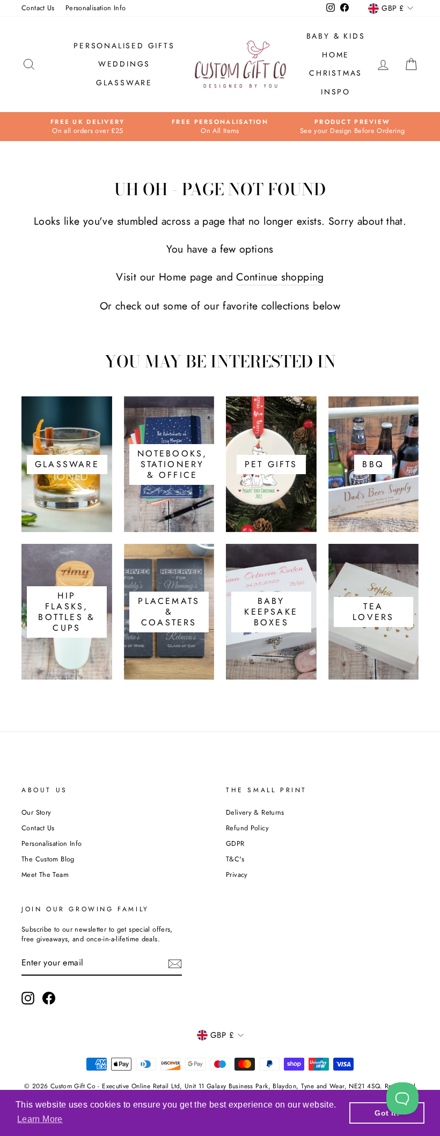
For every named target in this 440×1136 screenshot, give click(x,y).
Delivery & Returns (255, 812)
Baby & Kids (335, 36)
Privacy (237, 874)
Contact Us (38, 8)
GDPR (235, 843)
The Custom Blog (48, 859)
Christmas (335, 73)
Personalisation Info (95, 8)
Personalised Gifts (124, 45)
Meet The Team (45, 874)
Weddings (124, 63)
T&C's (235, 859)
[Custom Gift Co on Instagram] (27, 998)
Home (335, 54)
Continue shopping (280, 277)
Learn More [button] (40, 1119)
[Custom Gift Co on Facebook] (48, 998)
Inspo (335, 91)
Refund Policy (247, 828)
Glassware (124, 82)
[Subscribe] (175, 963)
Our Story (36, 812)
